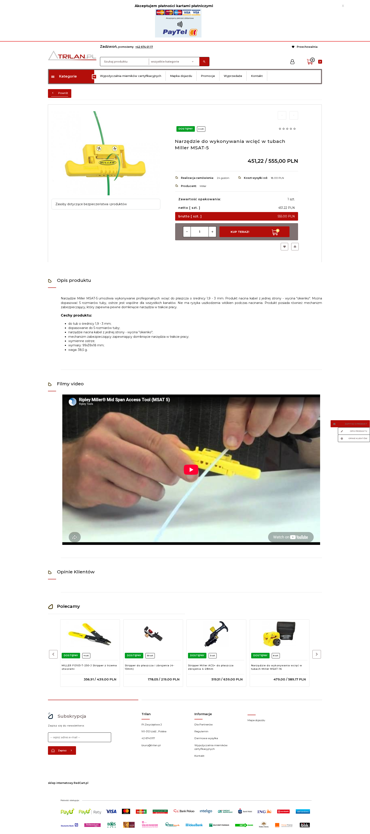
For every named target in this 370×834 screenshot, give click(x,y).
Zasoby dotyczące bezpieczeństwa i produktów (91, 204)
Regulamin (201, 731)
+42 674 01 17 (144, 46)
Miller (203, 186)
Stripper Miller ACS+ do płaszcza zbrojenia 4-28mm (211, 667)
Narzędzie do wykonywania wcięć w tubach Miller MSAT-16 (276, 667)
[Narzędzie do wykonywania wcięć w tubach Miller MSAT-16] (279, 634)
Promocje (208, 76)
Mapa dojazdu (256, 720)
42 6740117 (148, 738)
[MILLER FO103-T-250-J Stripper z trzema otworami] (89, 634)
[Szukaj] (204, 61)
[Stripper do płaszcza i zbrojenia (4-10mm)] (153, 634)
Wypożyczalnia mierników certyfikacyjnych (130, 76)
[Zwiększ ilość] (212, 231)
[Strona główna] (72, 55)
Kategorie (68, 76)
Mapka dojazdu (181, 76)
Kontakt (257, 76)
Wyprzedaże (233, 76)
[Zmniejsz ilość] (187, 231)
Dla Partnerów (203, 724)
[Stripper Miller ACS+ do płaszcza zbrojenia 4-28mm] (216, 634)
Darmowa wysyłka (206, 738)
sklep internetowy (60, 783)
